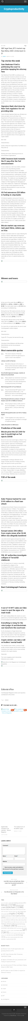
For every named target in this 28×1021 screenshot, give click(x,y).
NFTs (11, 933)
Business (5, 909)
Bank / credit (10, 903)
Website (5, 861)
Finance (7, 922)
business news (13, 909)
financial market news (21, 922)
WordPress (13, 1015)
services (3, 935)
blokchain (14, 907)
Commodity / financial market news (12, 911)
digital (3, 920)
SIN (9, 935)
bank (3, 903)
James (4, 56)
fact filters (17, 920)
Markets (13, 928)
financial (13, 922)
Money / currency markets (10, 930)
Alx (23, 1015)
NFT (4, 995)
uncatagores (6, 999)
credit (6, 914)
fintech (10, 926)
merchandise (20, 928)
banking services (20, 903)
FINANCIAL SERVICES (8, 924)
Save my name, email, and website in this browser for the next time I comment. (13, 868)
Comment (6, 845)
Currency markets (22, 918)
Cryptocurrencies (8, 916)
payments (17, 933)
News (19, 930)
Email (16, 856)
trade (8, 937)
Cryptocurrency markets (11, 918)
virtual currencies (15, 937)
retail (23, 933)
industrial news (21, 926)
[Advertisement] (14, 29)
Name (5, 856)
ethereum (10, 920)
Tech (13, 935)
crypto (16, 913)
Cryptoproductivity (14, 8)
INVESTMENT (5, 928)
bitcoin (3, 45)
